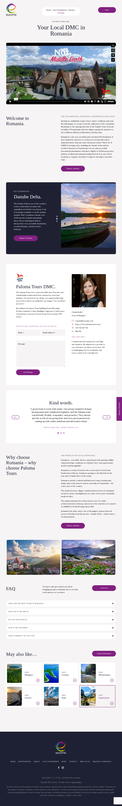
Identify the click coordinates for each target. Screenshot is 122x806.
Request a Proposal (102, 761)
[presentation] (18, 417)
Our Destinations (60, 10)
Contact (73, 761)
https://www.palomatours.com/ (88, 324)
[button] (57, 216)
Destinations (24, 761)
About (37, 761)
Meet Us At (85, 761)
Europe (71, 10)
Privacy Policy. (77, 782)
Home (48, 10)
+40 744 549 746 (81, 328)
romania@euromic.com (84, 321)
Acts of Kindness (51, 761)
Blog (64, 761)
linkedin (78, 331)
